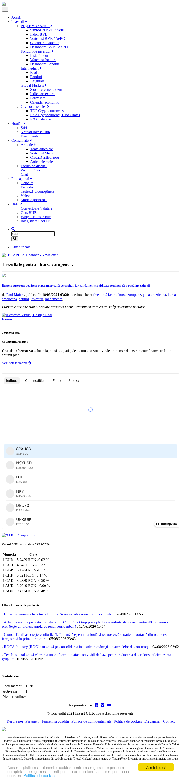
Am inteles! (156, 767)
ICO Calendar (40, 119)
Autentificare (21, 247)
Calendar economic (44, 102)
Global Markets (33, 85)
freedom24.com (104, 295)
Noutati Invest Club (35, 132)
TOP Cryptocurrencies (47, 111)
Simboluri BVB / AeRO (48, 30)
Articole (27, 145)
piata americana (154, 295)
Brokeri (35, 73)
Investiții (18, 22)
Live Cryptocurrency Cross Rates (55, 115)
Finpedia (27, 187)
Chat (24, 174)
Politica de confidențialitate (91, 721)
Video (25, 196)
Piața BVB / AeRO (35, 26)
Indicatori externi (42, 94)
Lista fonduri (39, 56)
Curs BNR (29, 213)
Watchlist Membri (43, 153)
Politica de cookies (40, 775)
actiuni (24, 299)
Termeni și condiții (55, 721)
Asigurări (37, 81)
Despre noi (15, 721)
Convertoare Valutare (36, 208)
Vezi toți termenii (15, 363)
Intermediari (30, 68)
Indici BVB (39, 34)
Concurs (27, 183)
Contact (169, 721)
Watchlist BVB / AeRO (47, 39)
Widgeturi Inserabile (36, 217)
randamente (53, 299)
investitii (37, 299)
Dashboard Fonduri (44, 64)
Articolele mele (41, 162)
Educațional (20, 179)
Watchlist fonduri (43, 60)
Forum (7, 319)
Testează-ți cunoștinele (37, 191)
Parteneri (32, 721)
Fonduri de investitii (36, 51)
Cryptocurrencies (34, 106)
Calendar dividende (44, 43)
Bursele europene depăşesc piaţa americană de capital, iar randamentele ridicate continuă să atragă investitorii (76, 285)
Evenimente (29, 136)
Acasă (16, 17)
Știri (24, 128)
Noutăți (17, 123)
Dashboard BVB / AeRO (49, 47)
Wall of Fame (31, 170)
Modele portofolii (34, 200)
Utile (15, 204)
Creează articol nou (44, 157)
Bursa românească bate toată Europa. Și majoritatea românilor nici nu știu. (59, 614)
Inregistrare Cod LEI (36, 221)
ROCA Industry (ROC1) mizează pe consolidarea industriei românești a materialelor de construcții (77, 647)
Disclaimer (152, 721)
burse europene (129, 295)
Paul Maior (15, 295)
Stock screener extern (46, 89)
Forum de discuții (34, 166)
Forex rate (37, 98)
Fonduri (36, 77)
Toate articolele (41, 149)
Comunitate (20, 140)
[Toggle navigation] (5, 9)
